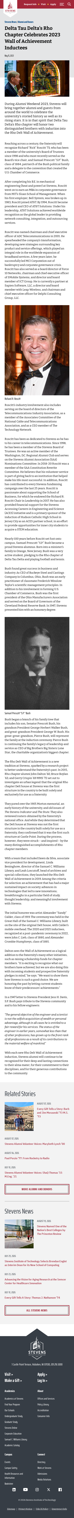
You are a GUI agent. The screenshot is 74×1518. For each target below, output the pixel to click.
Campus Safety (11, 1468)
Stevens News (10, 22)
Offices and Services (46, 1398)
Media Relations (44, 1479)
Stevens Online (11, 1428)
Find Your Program (12, 1404)
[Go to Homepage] (10, 9)
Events (7, 1462)
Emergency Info (59, 1509)
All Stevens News (37, 1310)
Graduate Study (11, 1422)
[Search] (69, 5)
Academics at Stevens (14, 1398)
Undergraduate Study (14, 1416)
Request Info (30, 4)
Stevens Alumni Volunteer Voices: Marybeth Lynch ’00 (35, 1143)
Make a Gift (12, 1380)
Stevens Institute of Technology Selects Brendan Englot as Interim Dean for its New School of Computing (36, 1263)
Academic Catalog (12, 1445)
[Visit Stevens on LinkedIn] (14, 1489)
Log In (41, 1380)
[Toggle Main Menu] (61, 4)
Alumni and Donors (25, 22)
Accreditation (43, 1410)
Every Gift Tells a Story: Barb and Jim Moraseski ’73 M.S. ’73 (53, 1112)
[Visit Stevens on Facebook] (60, 1489)
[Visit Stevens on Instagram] (37, 1489)
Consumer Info (44, 1416)
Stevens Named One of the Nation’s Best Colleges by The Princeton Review (52, 1230)
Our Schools (9, 1410)
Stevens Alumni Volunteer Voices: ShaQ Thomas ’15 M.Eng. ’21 (33, 1174)
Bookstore (9, 1483)
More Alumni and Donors (37, 1189)
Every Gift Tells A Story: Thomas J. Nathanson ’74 (32, 1297)
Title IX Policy (42, 1509)
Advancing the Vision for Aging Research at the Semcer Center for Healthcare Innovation (35, 1281)
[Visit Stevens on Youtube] (25, 1489)
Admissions (42, 1474)
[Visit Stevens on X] (48, 1489)
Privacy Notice (25, 1509)
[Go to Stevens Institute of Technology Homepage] (37, 1348)
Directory (41, 1462)
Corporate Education (13, 1433)
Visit (43, 4)
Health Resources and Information (14, 1476)
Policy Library (43, 1404)
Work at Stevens (44, 1468)
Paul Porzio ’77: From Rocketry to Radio (27, 1158)
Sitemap (11, 1509)
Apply (53, 4)
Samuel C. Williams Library (16, 1439)
